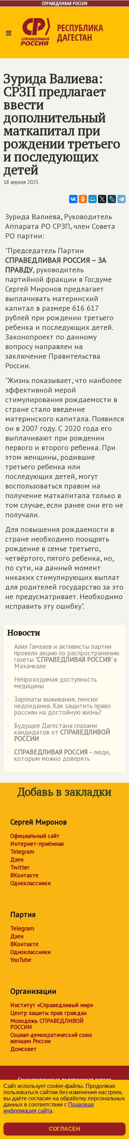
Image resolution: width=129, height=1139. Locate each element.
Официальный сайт (35, 836)
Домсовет (23, 1049)
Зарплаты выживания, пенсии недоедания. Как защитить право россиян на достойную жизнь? (59, 706)
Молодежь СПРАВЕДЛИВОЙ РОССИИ (47, 1024)
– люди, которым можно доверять (58, 756)
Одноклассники (30, 883)
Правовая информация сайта (48, 1108)
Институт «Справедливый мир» (51, 1005)
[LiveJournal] (112, 199)
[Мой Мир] (92, 199)
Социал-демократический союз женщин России (51, 1038)
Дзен (16, 859)
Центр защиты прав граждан (48, 1013)
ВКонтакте (24, 875)
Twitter (19, 867)
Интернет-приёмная (37, 844)
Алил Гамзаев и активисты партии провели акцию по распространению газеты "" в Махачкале (63, 656)
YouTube (20, 960)
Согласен (64, 1129)
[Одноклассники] (83, 199)
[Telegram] (121, 199)
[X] (102, 199)
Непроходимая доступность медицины (52, 683)
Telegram (22, 852)
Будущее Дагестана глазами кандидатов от (58, 732)
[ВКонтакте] (73, 199)
